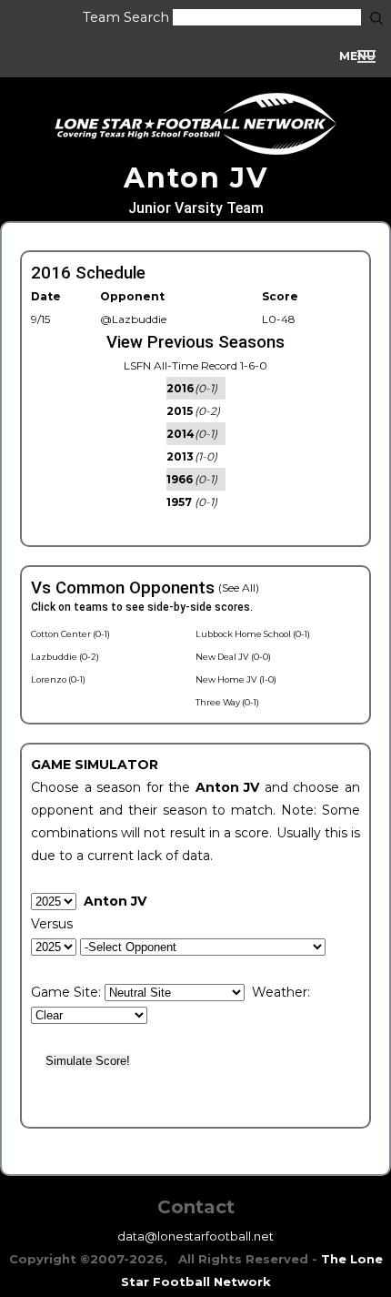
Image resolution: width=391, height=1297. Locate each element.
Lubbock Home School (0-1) (253, 634)
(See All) (238, 587)
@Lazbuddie (133, 319)
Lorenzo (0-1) (58, 679)
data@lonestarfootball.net (195, 1236)
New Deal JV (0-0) (233, 657)
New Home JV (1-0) (236, 679)
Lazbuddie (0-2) (65, 657)
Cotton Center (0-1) (70, 634)
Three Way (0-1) (227, 702)
